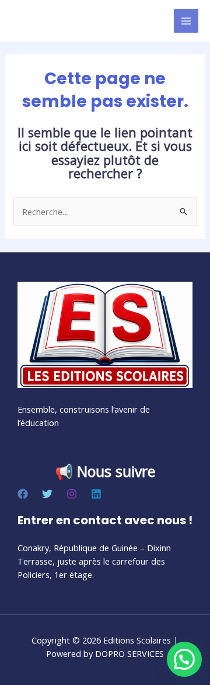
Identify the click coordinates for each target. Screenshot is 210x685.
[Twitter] (47, 494)
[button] (184, 659)
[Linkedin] (96, 494)
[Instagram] (71, 494)
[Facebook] (23, 494)
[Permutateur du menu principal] (186, 21)
